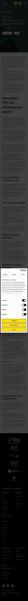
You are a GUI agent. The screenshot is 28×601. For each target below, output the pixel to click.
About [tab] (23, 274)
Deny (14, 329)
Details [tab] (14, 274)
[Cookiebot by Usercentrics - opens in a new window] (20, 270)
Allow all (14, 320)
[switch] (24, 305)
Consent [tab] (5, 274)
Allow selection (14, 325)
